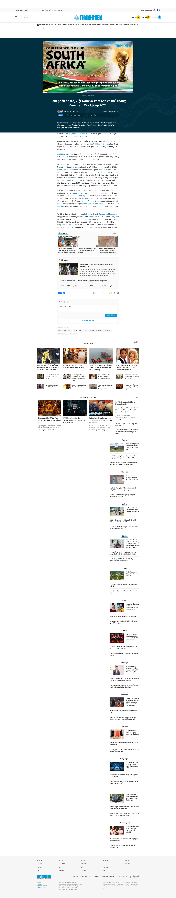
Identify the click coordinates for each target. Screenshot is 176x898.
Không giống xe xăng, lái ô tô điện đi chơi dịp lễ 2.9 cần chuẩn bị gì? (132, 797)
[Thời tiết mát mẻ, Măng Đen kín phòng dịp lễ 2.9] (117, 575)
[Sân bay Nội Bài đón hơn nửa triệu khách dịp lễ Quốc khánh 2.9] (117, 511)
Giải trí (99, 24)
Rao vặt (127, 864)
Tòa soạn (96, 876)
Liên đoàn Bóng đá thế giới (96, 330)
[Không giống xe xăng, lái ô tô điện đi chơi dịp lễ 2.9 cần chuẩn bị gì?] (117, 798)
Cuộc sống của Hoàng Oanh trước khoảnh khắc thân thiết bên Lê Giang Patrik (132, 606)
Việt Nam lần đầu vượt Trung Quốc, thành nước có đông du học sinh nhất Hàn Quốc (124, 679)
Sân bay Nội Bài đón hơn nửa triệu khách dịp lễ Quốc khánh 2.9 (132, 509)
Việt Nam (85, 330)
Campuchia (103, 214)
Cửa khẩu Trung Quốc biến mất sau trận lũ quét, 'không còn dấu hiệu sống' (123, 489)
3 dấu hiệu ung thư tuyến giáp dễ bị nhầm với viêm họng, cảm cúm (132, 733)
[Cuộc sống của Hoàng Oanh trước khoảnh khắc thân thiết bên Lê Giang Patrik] (117, 607)
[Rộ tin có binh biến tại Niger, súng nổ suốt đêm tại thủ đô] (117, 479)
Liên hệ (60, 10)
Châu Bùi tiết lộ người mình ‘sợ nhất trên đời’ (124, 616)
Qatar (75, 330)
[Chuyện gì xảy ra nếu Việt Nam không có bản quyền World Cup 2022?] (68, 269)
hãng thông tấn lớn (87, 199)
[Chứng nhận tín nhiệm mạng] (109, 891)
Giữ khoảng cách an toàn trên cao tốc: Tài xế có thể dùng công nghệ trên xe (124, 807)
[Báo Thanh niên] (44, 877)
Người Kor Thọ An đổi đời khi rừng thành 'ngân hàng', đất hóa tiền (132, 446)
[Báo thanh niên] (88, 17)
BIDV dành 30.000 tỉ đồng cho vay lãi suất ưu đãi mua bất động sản (124, 527)
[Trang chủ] (38, 25)
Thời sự (47, 24)
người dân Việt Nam (81, 193)
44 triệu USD (68, 227)
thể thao (115, 154)
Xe (117, 24)
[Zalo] (160, 10)
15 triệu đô (108, 330)
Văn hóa (94, 24)
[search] (32, 17)
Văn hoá (83, 864)
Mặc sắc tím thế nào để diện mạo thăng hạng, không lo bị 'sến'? (124, 839)
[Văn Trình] (61, 111)
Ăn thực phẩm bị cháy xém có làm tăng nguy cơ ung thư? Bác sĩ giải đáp (124, 750)
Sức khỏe (71, 24)
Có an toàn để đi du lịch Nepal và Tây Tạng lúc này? (124, 592)
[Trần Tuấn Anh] (58, 111)
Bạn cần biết (46, 10)
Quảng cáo (83, 876)
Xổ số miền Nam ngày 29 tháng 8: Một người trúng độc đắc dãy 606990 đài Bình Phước (123, 553)
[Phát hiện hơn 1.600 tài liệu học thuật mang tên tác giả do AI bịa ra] (117, 766)
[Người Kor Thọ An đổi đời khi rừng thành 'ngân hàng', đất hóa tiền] (117, 447)
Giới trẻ (77, 24)
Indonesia (88, 214)
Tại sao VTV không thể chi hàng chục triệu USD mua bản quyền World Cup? (87, 286)
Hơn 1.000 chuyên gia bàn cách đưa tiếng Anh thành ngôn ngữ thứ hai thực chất (124, 686)
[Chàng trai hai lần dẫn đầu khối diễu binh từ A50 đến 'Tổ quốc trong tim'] (117, 638)
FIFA (80, 330)
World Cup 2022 (95, 217)
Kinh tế (59, 24)
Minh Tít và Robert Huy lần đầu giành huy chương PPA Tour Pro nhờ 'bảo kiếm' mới (123, 718)
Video (120, 24)
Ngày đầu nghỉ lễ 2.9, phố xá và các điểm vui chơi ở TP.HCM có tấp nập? (123, 647)
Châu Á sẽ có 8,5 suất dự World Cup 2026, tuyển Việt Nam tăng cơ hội (84, 281)
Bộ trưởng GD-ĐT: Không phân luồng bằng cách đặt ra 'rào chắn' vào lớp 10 (132, 669)
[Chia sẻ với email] (79, 115)
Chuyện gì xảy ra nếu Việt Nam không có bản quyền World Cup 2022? (96, 266)
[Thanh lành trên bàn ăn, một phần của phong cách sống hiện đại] (117, 830)
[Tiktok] (157, 10)
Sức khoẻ (62, 864)
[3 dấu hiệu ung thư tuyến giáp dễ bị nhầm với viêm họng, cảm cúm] (117, 734)
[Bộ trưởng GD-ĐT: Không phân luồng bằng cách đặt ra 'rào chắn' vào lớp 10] (117, 670)
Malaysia (111, 214)
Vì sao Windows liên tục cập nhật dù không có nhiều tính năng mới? (124, 782)
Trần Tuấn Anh (68, 111)
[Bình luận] (87, 115)
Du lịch (88, 24)
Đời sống (64, 24)
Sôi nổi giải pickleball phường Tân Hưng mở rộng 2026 (123, 711)
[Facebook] (154, 10)
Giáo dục (83, 24)
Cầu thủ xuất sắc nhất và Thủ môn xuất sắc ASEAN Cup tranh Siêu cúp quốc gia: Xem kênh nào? (132, 702)
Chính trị (42, 24)
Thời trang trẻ (134, 24)
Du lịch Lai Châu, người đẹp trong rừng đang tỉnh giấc (123, 585)
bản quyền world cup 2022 (65, 330)
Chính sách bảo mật (107, 876)
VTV (88, 134)
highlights (61, 207)
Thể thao (105, 24)
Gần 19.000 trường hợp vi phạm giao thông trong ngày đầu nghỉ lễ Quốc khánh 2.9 (123, 457)
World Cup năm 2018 (65, 154)
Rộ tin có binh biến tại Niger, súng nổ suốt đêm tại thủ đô (132, 477)
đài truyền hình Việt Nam (75, 134)
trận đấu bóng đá (62, 334)
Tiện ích (53, 10)
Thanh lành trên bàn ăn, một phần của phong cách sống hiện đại (132, 829)
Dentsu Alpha (81, 136)
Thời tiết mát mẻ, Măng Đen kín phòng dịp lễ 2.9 (132, 574)
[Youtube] (151, 10)
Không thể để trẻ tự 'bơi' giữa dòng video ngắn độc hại (124, 654)
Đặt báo (75, 876)
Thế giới (53, 24)
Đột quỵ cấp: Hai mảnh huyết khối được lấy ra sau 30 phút (124, 743)
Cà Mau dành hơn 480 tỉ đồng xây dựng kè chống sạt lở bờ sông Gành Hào (123, 521)
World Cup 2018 (104, 172)
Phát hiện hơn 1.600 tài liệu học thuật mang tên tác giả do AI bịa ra (132, 765)
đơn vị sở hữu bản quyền (93, 204)
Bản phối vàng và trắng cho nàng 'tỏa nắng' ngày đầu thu (123, 846)
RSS (90, 876)
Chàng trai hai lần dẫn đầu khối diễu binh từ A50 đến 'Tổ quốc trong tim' (132, 637)
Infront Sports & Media (66, 170)
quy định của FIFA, (75, 180)
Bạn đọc (127, 860)
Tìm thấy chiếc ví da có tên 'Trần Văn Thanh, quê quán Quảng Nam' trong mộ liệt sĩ (124, 463)
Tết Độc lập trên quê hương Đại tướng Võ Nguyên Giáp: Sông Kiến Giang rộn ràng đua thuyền (132, 543)
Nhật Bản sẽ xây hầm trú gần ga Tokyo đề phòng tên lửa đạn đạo (122, 495)
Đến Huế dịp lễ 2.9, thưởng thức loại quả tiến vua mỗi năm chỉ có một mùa (123, 560)
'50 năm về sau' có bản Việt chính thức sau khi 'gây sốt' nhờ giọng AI (124, 622)
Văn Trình (75, 111)
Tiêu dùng (126, 24)
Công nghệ (112, 24)
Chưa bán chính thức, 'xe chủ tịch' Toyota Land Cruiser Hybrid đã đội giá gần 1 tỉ (124, 814)
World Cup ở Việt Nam (100, 144)
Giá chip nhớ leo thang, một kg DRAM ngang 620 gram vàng (124, 775)
